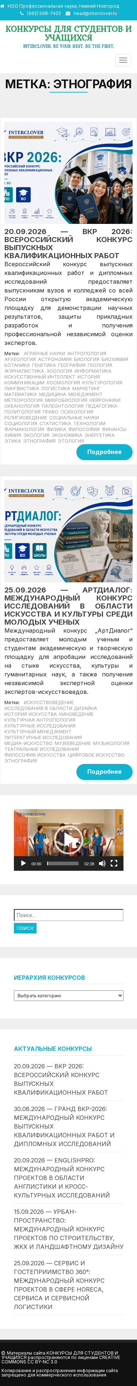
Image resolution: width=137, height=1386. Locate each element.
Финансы (114, 429)
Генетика (44, 365)
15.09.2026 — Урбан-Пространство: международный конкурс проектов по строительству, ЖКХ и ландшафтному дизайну (68, 1229)
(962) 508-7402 (44, 13)
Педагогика (101, 406)
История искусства (30, 714)
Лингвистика (21, 388)
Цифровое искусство (96, 755)
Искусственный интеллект (39, 377)
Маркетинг (86, 388)
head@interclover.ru (95, 13)
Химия (12, 435)
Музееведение (73, 743)
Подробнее (104, 451)
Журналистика (24, 371)
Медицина (52, 394)
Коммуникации (24, 382)
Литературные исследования (43, 737)
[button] (68, 839)
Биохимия (115, 359)
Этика (12, 441)
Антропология (86, 353)
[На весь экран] (114, 863)
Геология (100, 365)
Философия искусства (35, 755)
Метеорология (23, 400)
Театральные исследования (41, 749)
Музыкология (111, 743)
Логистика (55, 388)
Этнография (39, 441)
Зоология (59, 371)
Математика (20, 394)
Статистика (55, 423)
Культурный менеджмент (38, 731)
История (88, 377)
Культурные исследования (40, 726)
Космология (63, 382)
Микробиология (66, 400)
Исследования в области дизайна (50, 708)
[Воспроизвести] (23, 863)
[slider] (63, 863)
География (71, 365)
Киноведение (76, 714)
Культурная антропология (39, 720)
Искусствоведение (49, 702)
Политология (22, 412)
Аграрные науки (44, 353)
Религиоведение (25, 417)
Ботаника (17, 365)
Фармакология (24, 429)
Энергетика (99, 435)
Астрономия (55, 359)
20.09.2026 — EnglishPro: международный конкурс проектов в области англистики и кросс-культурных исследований (62, 1178)
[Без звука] (102, 863)
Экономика (67, 435)
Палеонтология (63, 406)
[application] (68, 840)
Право (50, 412)
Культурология (102, 382)
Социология (20, 423)
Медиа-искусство (28, 743)
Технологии (89, 423)
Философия (84, 429)
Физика (56, 429)
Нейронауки (105, 400)
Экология (36, 435)
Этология (71, 441)
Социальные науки (74, 417)
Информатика (93, 371)
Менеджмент (85, 394)
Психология (77, 412)
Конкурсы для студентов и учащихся (68, 33)
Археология (20, 359)
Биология (86, 359)
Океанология (21, 406)
